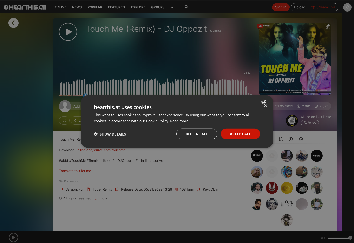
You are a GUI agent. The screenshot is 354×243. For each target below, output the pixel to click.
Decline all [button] (197, 133)
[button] (110, 134)
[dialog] (177, 121)
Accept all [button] (240, 133)
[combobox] (264, 101)
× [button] (265, 105)
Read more (179, 120)
